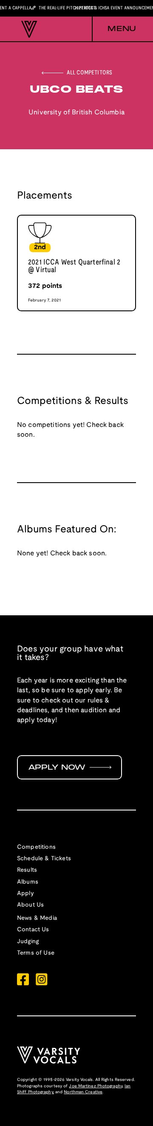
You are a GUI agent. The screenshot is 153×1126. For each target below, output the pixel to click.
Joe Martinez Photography (95, 1086)
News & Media (37, 918)
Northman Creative (83, 1092)
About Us (30, 905)
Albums (27, 882)
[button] (114, 29)
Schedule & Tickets (44, 859)
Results (27, 870)
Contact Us (33, 930)
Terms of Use (35, 953)
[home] (27, 29)
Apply (25, 893)
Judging (28, 941)
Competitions (36, 847)
